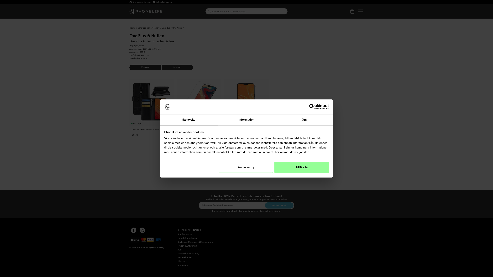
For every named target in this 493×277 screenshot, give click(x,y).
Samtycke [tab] (188, 119)
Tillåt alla (302, 167)
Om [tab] (304, 119)
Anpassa (244, 167)
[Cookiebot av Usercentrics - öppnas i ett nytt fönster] (312, 107)
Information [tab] (246, 119)
